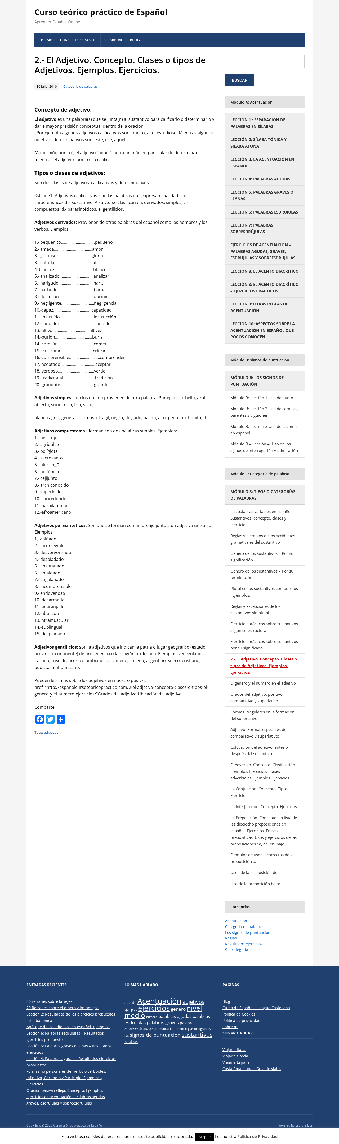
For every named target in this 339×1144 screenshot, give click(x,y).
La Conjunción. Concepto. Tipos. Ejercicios (259, 792)
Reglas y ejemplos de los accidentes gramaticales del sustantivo (262, 539)
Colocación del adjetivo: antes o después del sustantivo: (259, 750)
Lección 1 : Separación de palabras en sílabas (257, 123)
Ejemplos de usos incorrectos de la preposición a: (261, 858)
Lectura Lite (304, 1125)
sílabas (131, 1041)
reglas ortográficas (198, 1029)
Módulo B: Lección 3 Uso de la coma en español (263, 430)
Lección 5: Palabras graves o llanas (261, 195)
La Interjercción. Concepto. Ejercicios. (264, 806)
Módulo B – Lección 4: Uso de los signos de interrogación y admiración (264, 447)
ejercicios (154, 1008)
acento (130, 1002)
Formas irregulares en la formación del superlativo (262, 715)
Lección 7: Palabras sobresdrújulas (251, 228)
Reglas (231, 938)
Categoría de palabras (80, 86)
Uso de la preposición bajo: (255, 883)
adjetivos (51, 732)
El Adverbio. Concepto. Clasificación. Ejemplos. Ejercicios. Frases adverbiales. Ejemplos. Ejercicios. (263, 771)
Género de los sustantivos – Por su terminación (261, 574)
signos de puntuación (155, 1034)
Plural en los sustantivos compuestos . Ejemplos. (264, 592)
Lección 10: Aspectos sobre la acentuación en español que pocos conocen (262, 330)
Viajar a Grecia (235, 1055)
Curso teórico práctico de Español (100, 11)
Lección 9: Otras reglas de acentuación (259, 307)
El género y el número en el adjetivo (263, 683)
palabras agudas (174, 1016)
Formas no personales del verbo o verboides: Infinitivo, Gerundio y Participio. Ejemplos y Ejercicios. (66, 1078)
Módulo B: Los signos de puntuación (257, 381)
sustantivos (197, 1034)
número (151, 1017)
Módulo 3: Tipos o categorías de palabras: (262, 495)
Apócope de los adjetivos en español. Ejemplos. (68, 1026)
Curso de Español (78, 39)
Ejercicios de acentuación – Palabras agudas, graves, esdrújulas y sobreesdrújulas (262, 251)
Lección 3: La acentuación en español (262, 163)
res (126, 1035)
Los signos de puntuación (247, 932)
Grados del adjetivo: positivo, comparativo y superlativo (257, 697)
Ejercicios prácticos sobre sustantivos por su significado (264, 645)
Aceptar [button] (205, 1136)
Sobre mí (113, 39)
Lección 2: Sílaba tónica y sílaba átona (258, 143)
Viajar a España (236, 1062)
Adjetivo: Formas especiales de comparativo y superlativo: (258, 733)
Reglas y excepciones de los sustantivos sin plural (255, 609)
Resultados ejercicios (243, 943)
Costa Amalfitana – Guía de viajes (251, 1068)
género (178, 1009)
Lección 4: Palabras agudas (260, 178)
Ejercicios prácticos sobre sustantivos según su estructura (264, 627)
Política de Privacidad (257, 1136)
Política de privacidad (241, 1020)
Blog (135, 39)
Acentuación (236, 920)
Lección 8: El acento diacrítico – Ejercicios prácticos (264, 288)
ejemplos (130, 1010)
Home (46, 39)
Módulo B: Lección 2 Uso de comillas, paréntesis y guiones (264, 412)
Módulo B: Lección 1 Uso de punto (261, 397)
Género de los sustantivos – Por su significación (261, 556)
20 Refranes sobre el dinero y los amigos (62, 1007)
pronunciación (164, 1029)
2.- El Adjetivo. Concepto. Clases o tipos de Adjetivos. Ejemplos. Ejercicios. (263, 665)
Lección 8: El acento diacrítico (264, 271)
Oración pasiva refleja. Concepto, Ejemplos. (64, 1090)
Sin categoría (236, 949)
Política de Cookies (238, 1014)
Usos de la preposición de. (254, 872)
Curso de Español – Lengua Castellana (256, 1007)
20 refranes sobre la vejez (49, 1001)
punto (180, 1029)
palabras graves (163, 1022)
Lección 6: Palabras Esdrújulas (264, 212)
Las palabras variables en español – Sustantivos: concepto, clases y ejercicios (262, 518)
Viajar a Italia (234, 1049)
